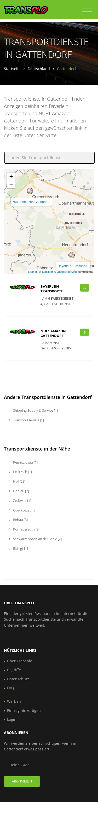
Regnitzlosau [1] (25, 462)
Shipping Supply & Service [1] (35, 410)
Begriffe (14, 669)
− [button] (11, 184)
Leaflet (32, 271)
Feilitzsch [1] (22, 471)
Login (11, 719)
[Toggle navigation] (86, 11)
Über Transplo (19, 660)
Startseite (12, 68)
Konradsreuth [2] (25, 529)
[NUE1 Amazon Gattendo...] (30, 191)
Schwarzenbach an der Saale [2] (37, 539)
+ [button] (11, 176)
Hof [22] (18, 481)
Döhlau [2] (20, 491)
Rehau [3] (20, 519)
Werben (14, 701)
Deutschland (39, 68)
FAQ (10, 687)
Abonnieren (22, 781)
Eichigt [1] (20, 548)
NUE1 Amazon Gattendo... (31, 201)
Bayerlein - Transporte (52, 288)
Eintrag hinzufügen (24, 710)
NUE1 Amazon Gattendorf (53, 333)
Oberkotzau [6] (24, 510)
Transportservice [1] (28, 420)
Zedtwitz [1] (21, 500)
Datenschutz (18, 678)
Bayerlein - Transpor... (73, 265)
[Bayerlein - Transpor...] (71, 255)
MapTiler (47, 271)
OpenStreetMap (67, 271)
